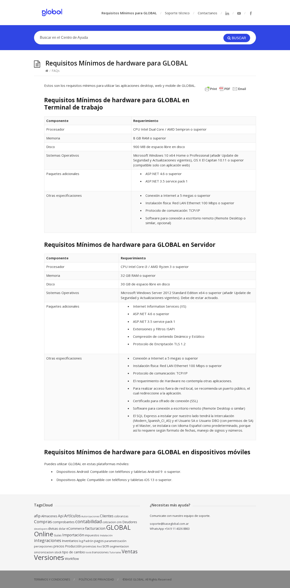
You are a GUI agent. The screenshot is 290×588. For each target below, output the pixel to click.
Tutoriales (115, 552)
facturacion (95, 528)
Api (60, 515)
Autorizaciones (90, 516)
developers (40, 528)
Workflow (72, 558)
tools (88, 552)
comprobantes (64, 522)
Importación (73, 534)
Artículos (72, 515)
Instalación (106, 535)
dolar (62, 529)
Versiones (49, 557)
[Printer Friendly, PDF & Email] (226, 91)
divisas (53, 528)
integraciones (47, 540)
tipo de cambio (73, 552)
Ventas (130, 551)
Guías (58, 535)
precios (58, 546)
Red (99, 546)
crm (119, 522)
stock (58, 552)
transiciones (100, 552)
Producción (73, 546)
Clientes (107, 515)
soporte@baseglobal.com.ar (169, 524)
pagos (99, 541)
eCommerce (75, 528)
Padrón (89, 541)
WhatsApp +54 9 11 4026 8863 (170, 529)
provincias (89, 546)
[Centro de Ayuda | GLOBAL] (52, 12)
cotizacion (109, 522)
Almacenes (49, 516)
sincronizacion (44, 552)
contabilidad (88, 521)
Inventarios (70, 541)
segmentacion (119, 546)
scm (105, 546)
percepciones (43, 546)
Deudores (129, 522)
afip (37, 515)
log (81, 541)
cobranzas (121, 516)
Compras (43, 521)
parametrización (115, 541)
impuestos (92, 535)
